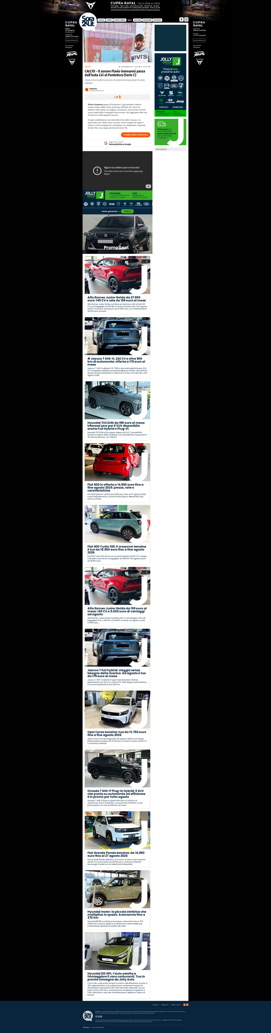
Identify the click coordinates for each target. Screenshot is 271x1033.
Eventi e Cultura (119, 20)
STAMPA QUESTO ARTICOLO (136, 135)
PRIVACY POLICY (176, 1005)
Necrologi (137, 20)
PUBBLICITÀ (164, 1005)
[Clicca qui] (117, 170)
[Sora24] (184, 1005)
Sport (130, 20)
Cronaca (101, 20)
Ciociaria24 (157, 20)
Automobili (147, 20)
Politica (109, 20)
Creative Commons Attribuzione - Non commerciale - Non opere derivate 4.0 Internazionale (127, 1013)
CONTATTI (156, 1005)
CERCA (127, 211)
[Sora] (88, 30)
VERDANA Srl (86, 1027)
